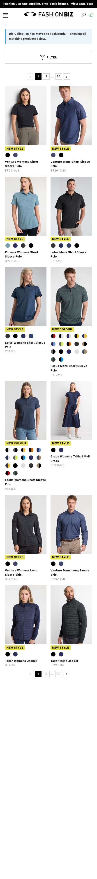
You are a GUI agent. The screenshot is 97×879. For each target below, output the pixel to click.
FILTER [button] (52, 62)
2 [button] (46, 81)
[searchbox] (58, 19)
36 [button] (58, 81)
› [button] (66, 80)
